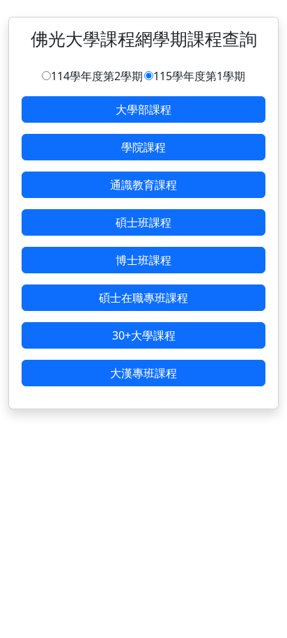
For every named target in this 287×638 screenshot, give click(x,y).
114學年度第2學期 (97, 76)
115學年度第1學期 (199, 76)
